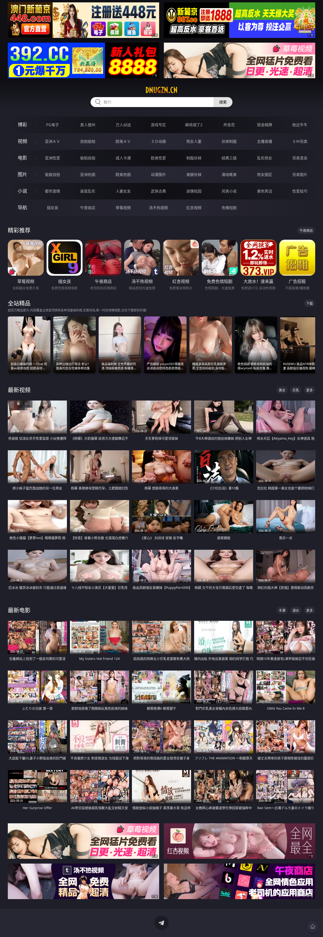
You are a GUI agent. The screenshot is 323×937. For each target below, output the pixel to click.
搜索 (223, 102)
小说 (22, 191)
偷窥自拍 (52, 174)
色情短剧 (229, 207)
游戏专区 (158, 124)
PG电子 (52, 124)
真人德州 (87, 124)
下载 (309, 303)
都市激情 (52, 191)
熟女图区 (264, 174)
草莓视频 (123, 207)
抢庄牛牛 (299, 124)
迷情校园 (193, 191)
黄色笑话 (264, 191)
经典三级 (229, 158)
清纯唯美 (229, 174)
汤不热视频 (158, 207)
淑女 (295, 610)
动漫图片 (158, 174)
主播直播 (264, 141)
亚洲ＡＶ (52, 141)
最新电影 (19, 610)
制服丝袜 (193, 158)
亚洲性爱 (52, 158)
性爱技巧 (299, 191)
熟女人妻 (193, 141)
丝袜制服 (229, 141)
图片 (22, 174)
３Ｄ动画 (158, 141)
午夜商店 (87, 207)
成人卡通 (123, 158)
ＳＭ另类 (299, 141)
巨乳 (295, 390)
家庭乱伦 (87, 191)
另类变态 (299, 158)
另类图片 (299, 174)
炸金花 (229, 124)
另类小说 (229, 191)
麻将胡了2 (193, 124)
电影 (22, 158)
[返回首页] (312, 926)
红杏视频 (193, 207)
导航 (22, 207)
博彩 (22, 125)
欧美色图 (123, 174)
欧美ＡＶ (123, 141)
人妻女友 (123, 191)
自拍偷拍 (87, 141)
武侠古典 (158, 191)
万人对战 (123, 124)
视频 (22, 141)
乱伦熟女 (264, 158)
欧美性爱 (158, 158)
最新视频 (19, 390)
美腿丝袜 (193, 174)
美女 (282, 390)
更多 (309, 390)
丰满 (282, 610)
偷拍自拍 (87, 158)
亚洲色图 (87, 174)
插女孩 (52, 207)
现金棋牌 (264, 124)
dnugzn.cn (161, 90)
